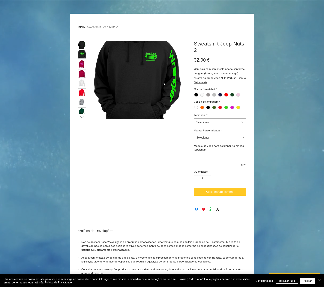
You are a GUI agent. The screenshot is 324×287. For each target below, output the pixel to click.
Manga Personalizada (207, 130)
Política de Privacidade (58, 282)
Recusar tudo (287, 281)
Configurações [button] (264, 281)
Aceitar (308, 281)
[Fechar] (319, 280)
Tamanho (200, 114)
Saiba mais (200, 82)
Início (81, 27)
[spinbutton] (202, 178)
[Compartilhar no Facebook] (196, 209)
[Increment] (208, 178)
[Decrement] (196, 178)
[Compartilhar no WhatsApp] (210, 209)
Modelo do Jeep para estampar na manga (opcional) (219, 147)
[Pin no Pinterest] (203, 209)
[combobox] (220, 122)
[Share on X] (217, 209)
